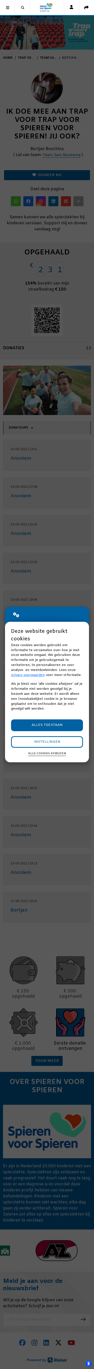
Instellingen (47, 742)
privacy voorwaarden (28, 675)
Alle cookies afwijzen (47, 753)
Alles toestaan (47, 725)
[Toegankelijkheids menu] (88, 1363)
